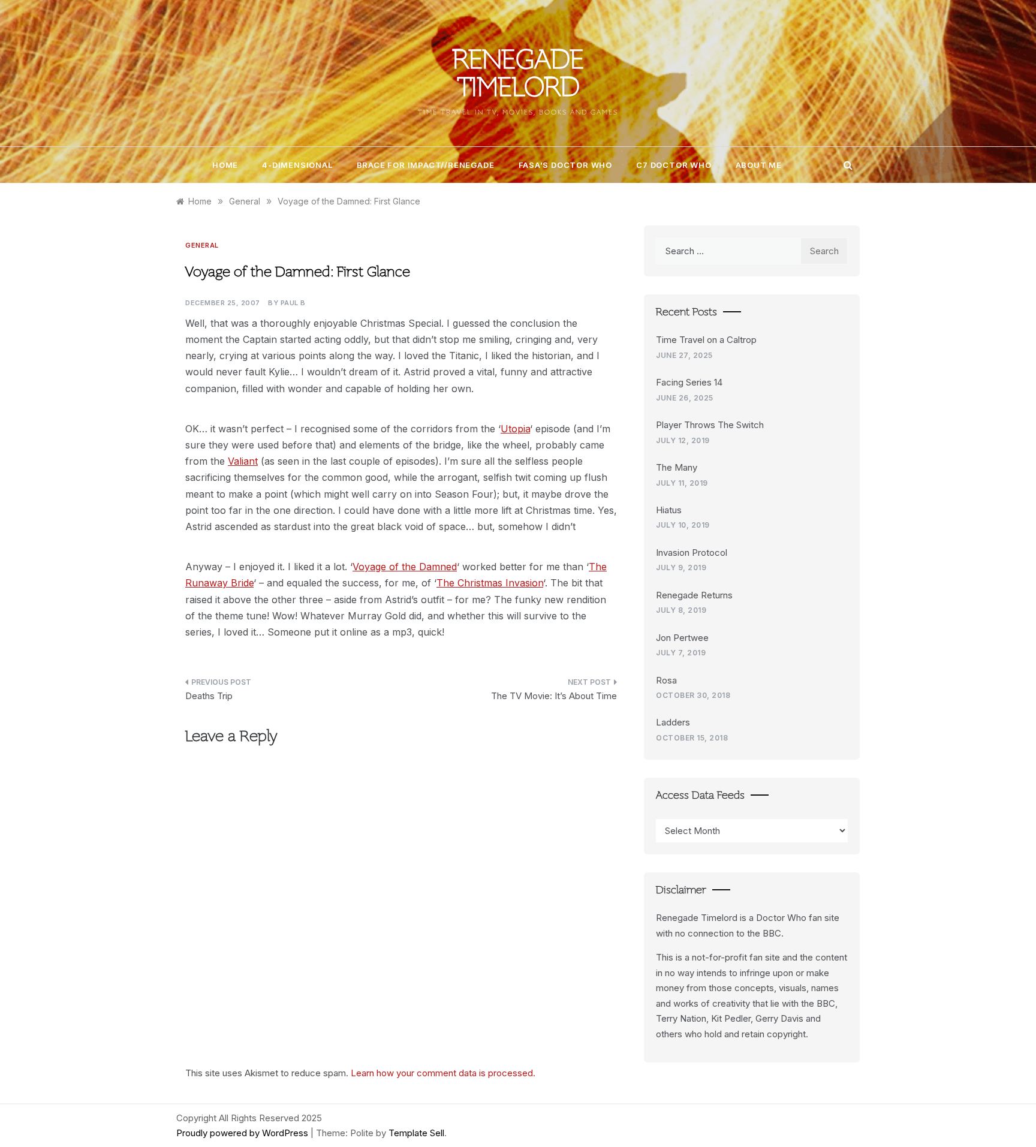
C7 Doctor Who (673, 165)
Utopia (515, 429)
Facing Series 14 (689, 382)
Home (225, 165)
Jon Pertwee (682, 637)
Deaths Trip (209, 696)
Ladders (673, 722)
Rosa (666, 680)
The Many (676, 467)
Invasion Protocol (691, 552)
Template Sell (416, 1133)
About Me (759, 165)
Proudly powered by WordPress (243, 1133)
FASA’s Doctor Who (566, 165)
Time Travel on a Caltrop (706, 339)
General (202, 245)
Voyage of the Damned (405, 567)
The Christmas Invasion (489, 583)
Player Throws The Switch (710, 424)
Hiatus (669, 510)
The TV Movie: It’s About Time (554, 696)
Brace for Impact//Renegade (426, 165)
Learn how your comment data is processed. (443, 1073)
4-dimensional (297, 165)
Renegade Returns (694, 595)
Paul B (293, 303)
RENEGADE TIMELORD (518, 75)
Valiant (243, 461)
